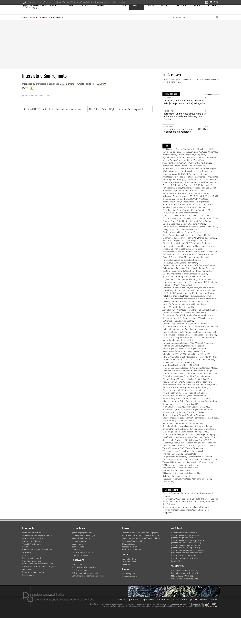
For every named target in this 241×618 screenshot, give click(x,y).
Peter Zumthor (169, 384)
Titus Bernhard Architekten (199, 456)
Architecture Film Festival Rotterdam (179, 176)
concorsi (120, 5)
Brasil (176, 204)
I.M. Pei (192, 293)
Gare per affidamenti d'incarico (134, 541)
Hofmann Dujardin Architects (175, 287)
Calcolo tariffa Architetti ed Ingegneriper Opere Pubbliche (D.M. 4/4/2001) (187, 551)
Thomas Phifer (190, 453)
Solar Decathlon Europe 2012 (176, 434)
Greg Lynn (183, 276)
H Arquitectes (182, 279)
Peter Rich (206, 381)
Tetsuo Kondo (185, 451)
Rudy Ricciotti (179, 412)
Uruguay (210, 462)
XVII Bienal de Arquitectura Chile (177, 476)
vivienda (175, 465)
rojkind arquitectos (194, 409)
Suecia (175, 442)
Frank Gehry (194, 260)
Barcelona (188, 185)
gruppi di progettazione (82, 532)
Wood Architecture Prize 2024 (184, 578)
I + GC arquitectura (179, 293)
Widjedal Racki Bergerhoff (174, 467)
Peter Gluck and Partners (189, 381)
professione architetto (40, 5)
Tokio (190, 459)
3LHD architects (200, 149)
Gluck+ (204, 273)
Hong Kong (167, 290)
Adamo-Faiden (169, 154)
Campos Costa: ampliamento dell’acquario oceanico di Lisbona (187, 495)
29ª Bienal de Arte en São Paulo (177, 149)
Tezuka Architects (200, 451)
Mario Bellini (210, 334)
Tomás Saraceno (202, 459)
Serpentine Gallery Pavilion (175, 423)
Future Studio (192, 268)
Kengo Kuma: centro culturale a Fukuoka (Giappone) (186, 507)
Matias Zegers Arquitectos (174, 343)
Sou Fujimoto (67, 83)
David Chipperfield (171, 223)
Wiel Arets (193, 467)
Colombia (166, 218)
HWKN (165, 293)
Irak (204, 295)
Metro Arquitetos (170, 348)
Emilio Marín (168, 246)
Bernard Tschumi (197, 190)
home (71, 5)
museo (211, 359)
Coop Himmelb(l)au (202, 218)
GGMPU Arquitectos (171, 273)
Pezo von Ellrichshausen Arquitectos (193, 384)
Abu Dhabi (213, 151)
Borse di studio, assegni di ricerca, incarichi (140, 535)
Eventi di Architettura (31, 532)
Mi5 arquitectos (194, 348)
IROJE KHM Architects (172, 298)
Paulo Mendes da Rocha (182, 379)
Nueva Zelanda (169, 373)
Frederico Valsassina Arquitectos (177, 265)
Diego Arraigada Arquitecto (175, 235)
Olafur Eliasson (210, 373)
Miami (205, 348)
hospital (206, 290)
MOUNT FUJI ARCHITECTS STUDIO (190, 359)
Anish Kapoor (210, 168)
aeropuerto (200, 154)
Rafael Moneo (199, 395)
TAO (182, 448)
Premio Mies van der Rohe (174, 392)
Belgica (177, 187)
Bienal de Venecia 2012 (207, 196)
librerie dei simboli (80, 570)
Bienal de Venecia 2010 (183, 196)
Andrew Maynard (195, 168)
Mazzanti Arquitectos (204, 343)
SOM (193, 434)
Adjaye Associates (185, 154)
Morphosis (167, 359)
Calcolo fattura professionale (184, 532)
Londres (195, 323)
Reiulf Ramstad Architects (192, 401)
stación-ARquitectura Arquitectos (177, 437)
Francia (165, 260)
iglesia (199, 293)
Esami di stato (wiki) (130, 576)
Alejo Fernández (170, 162)
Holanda (194, 287)
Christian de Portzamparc (186, 212)
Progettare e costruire (31, 561)
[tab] (206, 94)
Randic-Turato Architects (187, 398)
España (184, 248)
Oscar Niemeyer (202, 376)
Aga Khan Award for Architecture (177, 157)
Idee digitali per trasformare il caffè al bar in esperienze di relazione (185, 130)
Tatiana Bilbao (192, 448)
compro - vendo (79, 541)
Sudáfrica (166, 442)
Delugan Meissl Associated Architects (180, 226)
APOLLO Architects (171, 171)
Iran (209, 295)
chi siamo (121, 599)
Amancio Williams (171, 165)
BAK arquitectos (208, 182)
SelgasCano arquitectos (183, 420)
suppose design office (195, 442)
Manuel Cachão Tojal (206, 332)
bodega (184, 201)
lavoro (165, 5)
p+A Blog (26, 552)
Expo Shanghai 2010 (187, 254)
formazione (101, 5)
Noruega (208, 370)
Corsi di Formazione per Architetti (37, 535)
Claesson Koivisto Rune (173, 215)
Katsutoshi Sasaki (208, 309)
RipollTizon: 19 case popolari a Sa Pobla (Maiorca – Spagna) (190, 498)
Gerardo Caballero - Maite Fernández (194, 271)
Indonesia (187, 295)
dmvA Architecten (189, 237)
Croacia (166, 221)
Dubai (187, 240)
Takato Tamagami (170, 448)
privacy (193, 599)
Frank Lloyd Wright (171, 262)
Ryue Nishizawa (170, 415)
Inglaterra (197, 295)
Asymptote (191, 179)
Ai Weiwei (199, 157)
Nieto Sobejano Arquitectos (175, 368)
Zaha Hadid (167, 481)
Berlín (186, 190)
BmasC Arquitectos (171, 201)
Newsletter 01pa (128, 561)
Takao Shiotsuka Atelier (173, 445)
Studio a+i (179, 440)
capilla (182, 207)
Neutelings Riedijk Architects (175, 365)
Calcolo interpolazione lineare (184, 558)
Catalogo (26, 555)
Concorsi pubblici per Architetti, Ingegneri (139, 532)
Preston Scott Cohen (197, 392)
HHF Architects (210, 282)
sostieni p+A (163, 599)
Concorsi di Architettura (32, 538)
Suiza (181, 442)
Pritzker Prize (168, 395)
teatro (202, 448)
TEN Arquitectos (170, 451)
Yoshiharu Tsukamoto (201, 478)
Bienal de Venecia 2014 (173, 199)
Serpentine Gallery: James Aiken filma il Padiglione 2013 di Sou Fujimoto (190, 503)
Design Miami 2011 (191, 229)
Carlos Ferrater (183, 210)
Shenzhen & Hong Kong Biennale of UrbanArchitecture (187, 426)
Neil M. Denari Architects (182, 362)
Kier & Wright (181, 315)
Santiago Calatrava (196, 415)
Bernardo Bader (201, 193)
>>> (32, 88)
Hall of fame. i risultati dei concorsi (37, 563)
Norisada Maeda (209, 368)
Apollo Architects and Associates (196, 171)
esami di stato (78, 546)
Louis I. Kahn (172, 326)
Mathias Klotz (187, 340)
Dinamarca (167, 237)
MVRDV (166, 362)
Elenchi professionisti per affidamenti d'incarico (142, 538)
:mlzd (193, 151)
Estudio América (185, 251)
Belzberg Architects (191, 187)
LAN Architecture (204, 318)
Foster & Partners (170, 257)
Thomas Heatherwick (172, 453)
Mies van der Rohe (171, 351)
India (180, 295)
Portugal (206, 387)
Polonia (178, 387)
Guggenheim (168, 279)
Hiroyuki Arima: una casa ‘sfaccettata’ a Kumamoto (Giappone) (185, 511)
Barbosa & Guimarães (172, 185)
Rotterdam (167, 412)
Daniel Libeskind (190, 221)
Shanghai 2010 (196, 423)
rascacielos (205, 398)
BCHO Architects (202, 185)
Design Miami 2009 (208, 226)
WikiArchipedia (128, 573)
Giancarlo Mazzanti (191, 273)
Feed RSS (125, 564)
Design (25, 546)
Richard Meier (168, 409)
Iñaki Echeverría (169, 295)
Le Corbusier (168, 320)
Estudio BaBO (199, 251)
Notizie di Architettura (31, 541)
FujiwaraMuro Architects (173, 268)
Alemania (183, 162)
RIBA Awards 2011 (189, 404)
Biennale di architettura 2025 (184, 570)
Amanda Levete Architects (193, 165)
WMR (188, 470)
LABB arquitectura (186, 318)
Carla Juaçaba (168, 210)
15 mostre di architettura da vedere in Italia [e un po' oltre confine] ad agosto (184, 102)
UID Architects (177, 462)
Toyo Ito (214, 459)
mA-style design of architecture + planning (188, 329)
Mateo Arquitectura (171, 340)
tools (196, 5)
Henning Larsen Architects (201, 279)
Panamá (166, 379)
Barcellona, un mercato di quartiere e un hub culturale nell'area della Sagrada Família (184, 116)
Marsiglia (177, 337)
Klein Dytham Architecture (201, 315)
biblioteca (166, 196)
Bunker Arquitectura (189, 204)
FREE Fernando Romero (204, 265)
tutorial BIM (176, 561)
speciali (211, 5)
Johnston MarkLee (187, 307)
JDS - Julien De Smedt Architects (185, 303)
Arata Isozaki (168, 174)
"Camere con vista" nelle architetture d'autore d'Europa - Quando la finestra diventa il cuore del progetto (76, 2)
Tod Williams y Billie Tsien (174, 459)
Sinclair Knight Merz (184, 429)
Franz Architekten (189, 262)
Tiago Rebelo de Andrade (174, 456)
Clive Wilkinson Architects (197, 215)
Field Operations (205, 254)
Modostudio (191, 357)
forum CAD (77, 564)
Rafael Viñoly (168, 398)
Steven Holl (168, 440)
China (171, 212)
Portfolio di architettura (131, 549)
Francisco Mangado (179, 260)
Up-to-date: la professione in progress (39, 566)
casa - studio (77, 544)
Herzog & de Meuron (192, 282)
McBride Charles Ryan (172, 345)
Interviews (26, 569)
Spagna (213, 434)
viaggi (151, 5)
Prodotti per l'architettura (33, 572)
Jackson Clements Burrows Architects (179, 301)
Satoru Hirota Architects (173, 417)
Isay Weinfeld (190, 298)
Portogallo (196, 387)
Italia (214, 298)
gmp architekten (169, 276)
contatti (213, 599)
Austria (197, 182)
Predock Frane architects (193, 390)
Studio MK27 (205, 440)
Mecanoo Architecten (194, 345)
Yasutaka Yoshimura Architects (176, 478)
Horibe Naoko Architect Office (188, 290)
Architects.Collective (198, 174)
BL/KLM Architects (199, 199)
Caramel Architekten (195, 207)
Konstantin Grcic (169, 318)
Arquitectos (213, 176)
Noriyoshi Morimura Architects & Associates (182, 370)
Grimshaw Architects (198, 276)
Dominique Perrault (207, 237)
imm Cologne (209, 293)
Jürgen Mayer (193, 309)
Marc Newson (168, 334)
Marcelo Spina (183, 334)
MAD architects (169, 332)
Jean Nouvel (194, 304)
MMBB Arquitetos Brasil (173, 357)
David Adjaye (205, 221)
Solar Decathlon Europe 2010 (194, 431)
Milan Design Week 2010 (174, 354)
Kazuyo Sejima (199, 312)
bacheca (181, 5)
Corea (215, 218)
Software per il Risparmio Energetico (88, 576)
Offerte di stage (128, 544)
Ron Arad (208, 409)
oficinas (181, 373)
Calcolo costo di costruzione (183, 555)
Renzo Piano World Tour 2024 (184, 573)
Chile (164, 212)
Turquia (165, 462)
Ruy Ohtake (198, 412)
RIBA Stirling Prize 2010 (173, 406)
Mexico (182, 348)
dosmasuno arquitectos (173, 240)
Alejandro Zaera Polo (194, 160)
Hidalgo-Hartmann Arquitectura (177, 284)
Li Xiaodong (180, 320)
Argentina (202, 176)
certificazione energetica (82, 552)
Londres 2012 (206, 323)
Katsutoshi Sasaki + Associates (176, 312)
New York (194, 365)
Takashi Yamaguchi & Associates (200, 445)
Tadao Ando (212, 442)
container (187, 218)
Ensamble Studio (183, 246)
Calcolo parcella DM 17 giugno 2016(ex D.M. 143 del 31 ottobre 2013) (187, 541)
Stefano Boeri (210, 437)
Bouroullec (167, 204)
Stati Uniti (198, 437)
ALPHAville (194, 162)
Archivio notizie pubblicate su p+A (37, 549)
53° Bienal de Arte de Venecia (176, 151)
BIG (187, 199)
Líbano (190, 320)
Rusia (189, 412)
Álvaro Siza (206, 162)
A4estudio (202, 151)
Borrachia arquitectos (199, 201)
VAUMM (166, 465)
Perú (209, 379)
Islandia (201, 298)
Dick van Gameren (193, 232)
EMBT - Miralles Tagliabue (198, 243)
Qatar (189, 395)
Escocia (210, 246)
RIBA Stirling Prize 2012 (197, 406)
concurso (176, 218)
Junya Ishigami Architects (174, 309)
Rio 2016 (180, 409)
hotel (213, 290)
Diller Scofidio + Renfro (200, 235)
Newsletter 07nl (128, 559)
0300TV (101, 83)
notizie (136, 5)
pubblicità (134, 599)
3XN (211, 149)
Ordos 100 (189, 376)
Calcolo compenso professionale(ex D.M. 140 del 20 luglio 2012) (185, 546)
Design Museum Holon (173, 232)
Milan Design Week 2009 (193, 351)
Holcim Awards (206, 287)
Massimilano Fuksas (205, 337)
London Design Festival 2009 (176, 323)
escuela (166, 248)
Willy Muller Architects (173, 470)
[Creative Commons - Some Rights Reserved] (211, 605)
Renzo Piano (168, 404)
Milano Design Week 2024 (182, 576)
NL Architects (195, 368)
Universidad (190, 462)
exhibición (212, 251)
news (33, 8)
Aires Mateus (211, 157)
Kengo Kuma (168, 315)
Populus (186, 387)
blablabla (76, 549)
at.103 (200, 179)
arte (164, 179)
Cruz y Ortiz (176, 221)
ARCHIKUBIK (181, 174)
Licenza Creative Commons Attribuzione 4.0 (184, 604)
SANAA (182, 415)
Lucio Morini (184, 326)
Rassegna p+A (28, 575)
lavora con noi (180, 599)
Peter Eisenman (169, 381)
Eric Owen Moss (198, 246)
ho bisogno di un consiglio (83, 535)
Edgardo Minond (198, 240)
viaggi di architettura (81, 538)
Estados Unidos (169, 251)
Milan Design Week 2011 (200, 354)
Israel (208, 298)
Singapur (198, 429)
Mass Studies (189, 337)
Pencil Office (200, 379)
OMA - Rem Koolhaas (172, 376)
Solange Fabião (172, 431)
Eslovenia (175, 248)
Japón (200, 301)
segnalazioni (148, 599)
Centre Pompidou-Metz (202, 210)
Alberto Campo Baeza (172, 160)
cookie (203, 599)
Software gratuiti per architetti (85, 573)
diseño (177, 237)
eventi (84, 5)
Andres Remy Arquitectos (174, 168)
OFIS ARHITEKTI (194, 373)
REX (177, 404)
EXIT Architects (169, 254)
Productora (180, 395)
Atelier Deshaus (176, 182)
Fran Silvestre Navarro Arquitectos (195, 257)
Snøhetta (208, 429)
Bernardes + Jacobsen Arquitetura (177, 193)
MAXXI (191, 343)
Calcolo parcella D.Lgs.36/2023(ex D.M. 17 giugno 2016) (185, 536)
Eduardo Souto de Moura (173, 243)
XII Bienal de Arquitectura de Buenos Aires (181, 473)
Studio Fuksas (191, 440)
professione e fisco (80, 555)
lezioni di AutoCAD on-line (84, 567)
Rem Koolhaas (211, 401)
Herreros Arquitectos (171, 282)
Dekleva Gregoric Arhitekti (193, 223)
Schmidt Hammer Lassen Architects (201, 417)
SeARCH (166, 420)
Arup (169, 179)
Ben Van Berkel (208, 187)
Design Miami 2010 (171, 229)
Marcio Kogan (197, 334)
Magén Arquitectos (186, 332)
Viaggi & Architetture (31, 544)
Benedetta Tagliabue (172, 190)
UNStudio (201, 462)
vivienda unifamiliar (189, 465)
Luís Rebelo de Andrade (202, 326)
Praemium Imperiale (171, 390)
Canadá (174, 207)
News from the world (31, 558)
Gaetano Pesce (169, 271)
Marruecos (167, 337)
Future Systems (206, 268)
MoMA (201, 357)
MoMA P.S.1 (210, 357)
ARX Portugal (178, 179)
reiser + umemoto (170, 401)
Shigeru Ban (168, 429)
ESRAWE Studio (195, 248)
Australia (188, 182)
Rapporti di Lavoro (129, 546)
